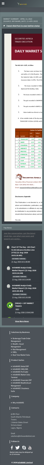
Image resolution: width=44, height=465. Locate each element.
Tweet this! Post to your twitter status (23, 26)
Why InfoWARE (18, 403)
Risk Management (19, 349)
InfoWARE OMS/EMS (20, 369)
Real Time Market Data (21, 355)
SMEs (15, 352)
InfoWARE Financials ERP (22, 380)
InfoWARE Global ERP (21, 366)
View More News (22, 321)
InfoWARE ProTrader (20, 372)
